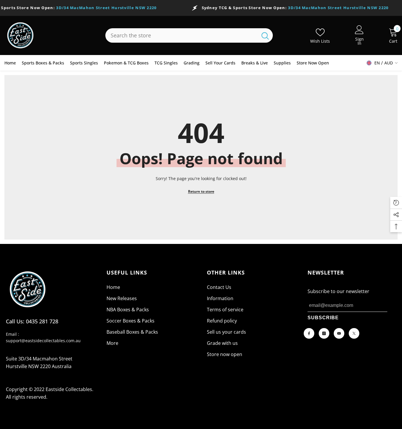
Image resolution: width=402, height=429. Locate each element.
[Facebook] (309, 333)
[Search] (189, 35)
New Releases (122, 298)
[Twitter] (354, 333)
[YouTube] (339, 333)
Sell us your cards (226, 332)
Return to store (201, 191)
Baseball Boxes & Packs (132, 332)
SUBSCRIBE (323, 317)
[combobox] (181, 35)
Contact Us (219, 287)
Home (113, 287)
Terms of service (225, 309)
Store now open (224, 354)
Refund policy (222, 320)
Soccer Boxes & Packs (131, 320)
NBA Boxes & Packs (128, 309)
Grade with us (222, 343)
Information (220, 298)
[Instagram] (324, 333)
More (112, 343)
